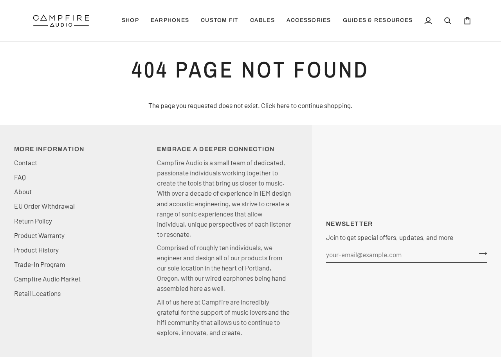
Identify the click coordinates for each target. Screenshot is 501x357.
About (23, 191)
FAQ (20, 177)
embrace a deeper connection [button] (215, 149)
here (283, 105)
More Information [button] (49, 149)
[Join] (480, 253)
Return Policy (33, 221)
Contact (25, 162)
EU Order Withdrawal (44, 206)
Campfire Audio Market (47, 279)
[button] (170, 20)
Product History (36, 250)
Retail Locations (37, 293)
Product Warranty (39, 235)
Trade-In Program (39, 264)
